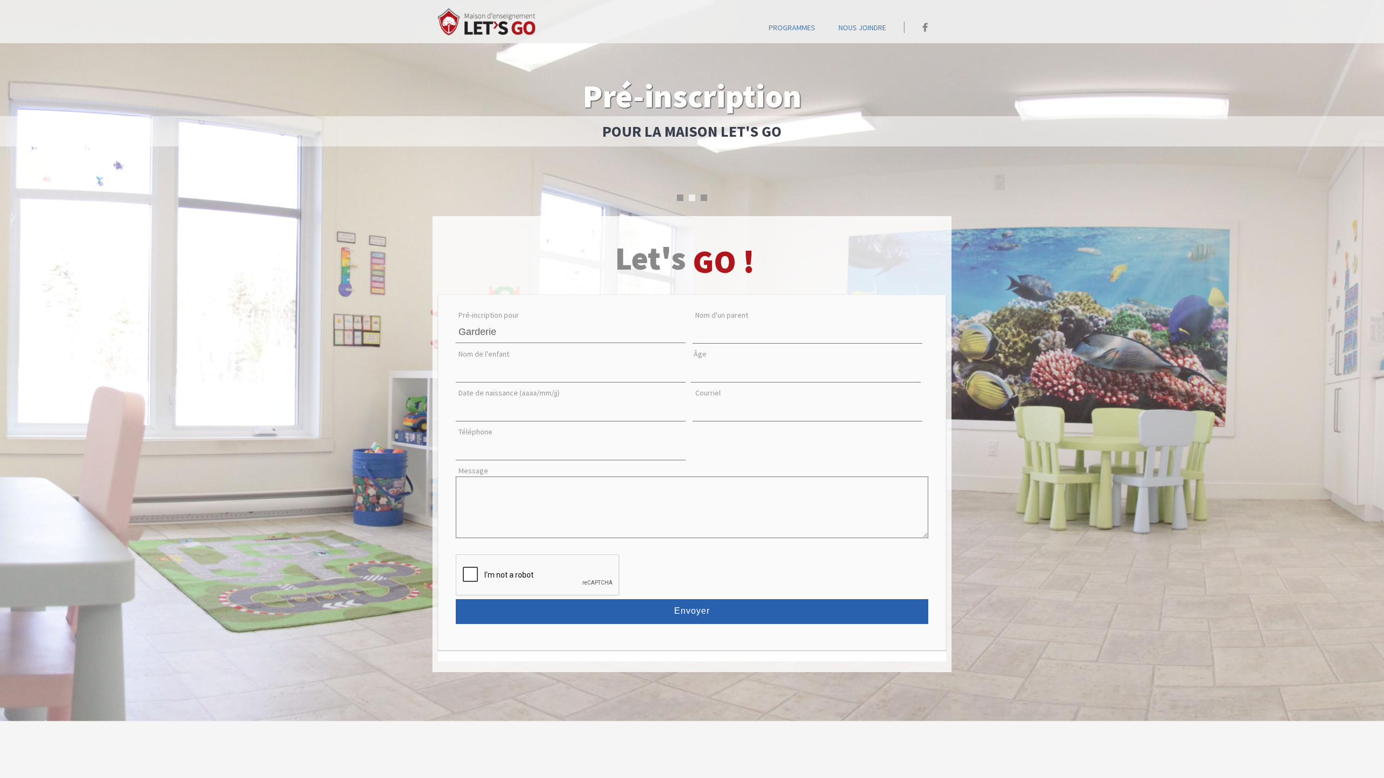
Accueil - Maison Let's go (486, 21)
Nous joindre (862, 27)
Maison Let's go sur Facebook (925, 27)
